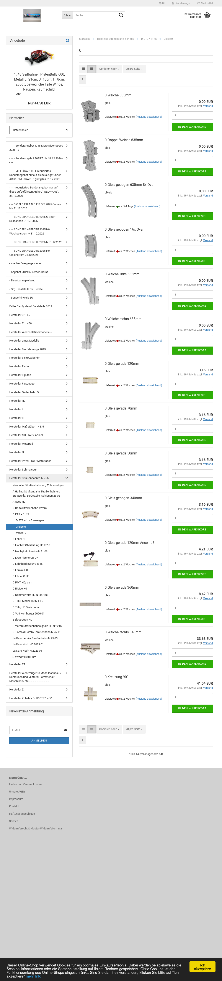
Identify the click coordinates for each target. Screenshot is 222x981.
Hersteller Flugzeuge (21, 383)
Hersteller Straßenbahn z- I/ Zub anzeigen (38, 485)
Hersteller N (16, 452)
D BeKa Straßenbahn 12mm (30, 508)
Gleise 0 (21, 526)
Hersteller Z (16, 689)
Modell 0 (21, 532)
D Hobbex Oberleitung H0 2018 (31, 545)
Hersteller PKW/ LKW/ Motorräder (30, 460)
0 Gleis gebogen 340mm (123, 498)
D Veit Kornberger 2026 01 (28, 613)
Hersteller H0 (17, 400)
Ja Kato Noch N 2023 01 (27, 650)
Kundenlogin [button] (182, 3)
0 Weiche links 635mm (122, 274)
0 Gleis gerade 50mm (121, 453)
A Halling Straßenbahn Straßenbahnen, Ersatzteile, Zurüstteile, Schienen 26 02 (36, 493)
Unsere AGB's (17, 791)
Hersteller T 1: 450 (20, 323)
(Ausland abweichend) (149, 116)
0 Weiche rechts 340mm (123, 632)
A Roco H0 (19, 501)
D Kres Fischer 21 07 (25, 557)
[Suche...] (121, 15)
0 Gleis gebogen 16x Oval (124, 229)
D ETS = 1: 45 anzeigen (30, 520)
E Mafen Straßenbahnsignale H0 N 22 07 (37, 626)
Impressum (16, 799)
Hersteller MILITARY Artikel (26, 435)
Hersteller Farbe (19, 366)
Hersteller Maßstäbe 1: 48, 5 (26, 426)
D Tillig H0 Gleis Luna (26, 607)
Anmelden (39, 740)
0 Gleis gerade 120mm (122, 364)
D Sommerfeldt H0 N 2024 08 (30, 594)
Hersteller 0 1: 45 (19, 315)
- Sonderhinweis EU (21, 297)
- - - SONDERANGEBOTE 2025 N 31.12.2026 (35, 242)
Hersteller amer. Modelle (24, 340)
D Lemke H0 (20, 570)
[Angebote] (67, 40)
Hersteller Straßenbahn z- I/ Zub (29, 478)
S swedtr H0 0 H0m (24, 657)
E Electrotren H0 (22, 619)
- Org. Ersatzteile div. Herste (26, 289)
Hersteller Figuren (20, 375)
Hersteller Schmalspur (23, 469)
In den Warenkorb (192, 126)
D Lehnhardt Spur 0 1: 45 (27, 563)
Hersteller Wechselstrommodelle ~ (30, 332)
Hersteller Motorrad (21, 443)
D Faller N (18, 539)
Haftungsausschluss (22, 813)
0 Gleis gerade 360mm (122, 587)
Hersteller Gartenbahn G (24, 392)
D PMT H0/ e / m (23, 582)
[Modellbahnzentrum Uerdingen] (32, 15)
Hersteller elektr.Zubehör (24, 357)
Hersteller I (16, 409)
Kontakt (14, 806)
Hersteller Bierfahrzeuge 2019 (27, 349)
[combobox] (109, 69)
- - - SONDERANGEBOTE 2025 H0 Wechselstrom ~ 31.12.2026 (29, 231)
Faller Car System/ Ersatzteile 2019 (30, 306)
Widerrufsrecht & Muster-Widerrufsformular (36, 828)
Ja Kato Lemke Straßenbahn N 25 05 (35, 638)
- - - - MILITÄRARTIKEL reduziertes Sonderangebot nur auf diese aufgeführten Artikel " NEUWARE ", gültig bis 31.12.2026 (35, 175)
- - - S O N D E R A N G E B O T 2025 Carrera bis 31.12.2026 (35, 206)
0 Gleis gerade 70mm (121, 408)
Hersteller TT (17, 664)
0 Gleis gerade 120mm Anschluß (130, 543)
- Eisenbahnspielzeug (22, 280)
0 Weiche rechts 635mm (123, 319)
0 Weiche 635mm (118, 95)
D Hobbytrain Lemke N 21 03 (30, 551)
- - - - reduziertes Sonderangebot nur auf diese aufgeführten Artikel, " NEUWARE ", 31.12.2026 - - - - (34, 191)
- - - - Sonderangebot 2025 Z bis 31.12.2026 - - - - (36, 160)
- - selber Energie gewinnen (25, 263)
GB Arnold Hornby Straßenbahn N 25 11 (36, 632)
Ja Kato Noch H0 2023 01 (28, 644)
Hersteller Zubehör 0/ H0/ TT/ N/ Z (30, 698)
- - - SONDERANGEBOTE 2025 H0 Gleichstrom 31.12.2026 (29, 252)
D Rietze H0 (20, 588)
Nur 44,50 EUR (39, 103)
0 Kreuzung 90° (116, 677)
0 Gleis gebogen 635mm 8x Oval (129, 185)
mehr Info (33, 976)
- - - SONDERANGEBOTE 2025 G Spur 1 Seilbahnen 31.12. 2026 (33, 219)
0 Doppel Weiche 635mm (124, 140)
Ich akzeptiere (202, 966)
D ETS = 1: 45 (21, 514)
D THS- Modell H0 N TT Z (28, 601)
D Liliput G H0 (21, 576)
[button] (162, 3)
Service (13, 821)
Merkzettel (206, 3)
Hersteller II (16, 417)
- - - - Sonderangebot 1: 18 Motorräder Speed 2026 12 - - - (36, 147)
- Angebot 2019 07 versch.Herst (28, 272)
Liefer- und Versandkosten (25, 784)
